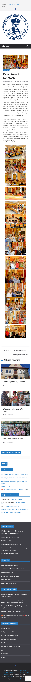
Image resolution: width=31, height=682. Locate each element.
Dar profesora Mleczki (17, 499)
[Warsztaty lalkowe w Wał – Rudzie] (15, 393)
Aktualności (7, 70)
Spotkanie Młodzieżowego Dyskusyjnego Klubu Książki (15, 5)
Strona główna (5, 628)
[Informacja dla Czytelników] (15, 365)
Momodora (4, 512)
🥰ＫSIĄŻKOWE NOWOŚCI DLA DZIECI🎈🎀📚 (14, 489)
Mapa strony (5, 654)
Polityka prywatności (7, 632)
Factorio (3, 509)
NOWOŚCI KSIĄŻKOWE (7, 486)
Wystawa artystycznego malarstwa (14, 350)
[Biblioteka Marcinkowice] (15, 422)
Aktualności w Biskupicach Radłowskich (13, 569)
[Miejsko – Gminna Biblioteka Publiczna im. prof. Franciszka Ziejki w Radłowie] (3, 46)
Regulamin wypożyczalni (8, 639)
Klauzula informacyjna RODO (9, 553)
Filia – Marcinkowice (7, 572)
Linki (2, 650)
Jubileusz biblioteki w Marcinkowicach (17, 509)
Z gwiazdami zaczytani (15, 512)
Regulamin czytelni (6, 643)
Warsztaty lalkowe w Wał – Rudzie (13, 410)
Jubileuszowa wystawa (12, 507)
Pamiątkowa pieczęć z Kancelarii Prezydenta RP (14, 474)
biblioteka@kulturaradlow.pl (13, 544)
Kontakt (3, 657)
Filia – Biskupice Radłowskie (9, 565)
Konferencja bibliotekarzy (19, 355)
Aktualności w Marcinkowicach (10, 576)
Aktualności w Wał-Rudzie (8, 583)
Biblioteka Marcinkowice (13, 438)
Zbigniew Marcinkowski (22, 81)
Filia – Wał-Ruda (6, 580)
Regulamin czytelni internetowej (10, 646)
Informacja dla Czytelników (14, 381)
